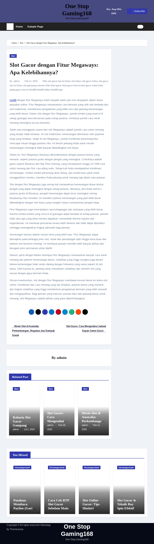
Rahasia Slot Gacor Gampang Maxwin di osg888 (22, 425)
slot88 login (57, 89)
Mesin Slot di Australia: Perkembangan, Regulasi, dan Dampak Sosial (93, 421)
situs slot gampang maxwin (31, 85)
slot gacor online (90, 85)
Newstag (45, 525)
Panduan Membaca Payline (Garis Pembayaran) (23, 506)
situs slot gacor (84, 81)
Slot (13, 56)
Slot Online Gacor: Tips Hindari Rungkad (91, 506)
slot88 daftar (44, 89)
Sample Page (35, 26)
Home (19, 26)
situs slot (70, 81)
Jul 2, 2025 (29, 429)
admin (17, 81)
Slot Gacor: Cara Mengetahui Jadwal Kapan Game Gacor (57, 421)
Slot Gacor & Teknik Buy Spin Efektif (126, 504)
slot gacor (57, 85)
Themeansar (16, 529)
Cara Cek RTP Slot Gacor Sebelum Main (58, 504)
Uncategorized (22, 467)
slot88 (33, 89)
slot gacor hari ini (71, 85)
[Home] (10, 26)
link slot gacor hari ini (54, 81)
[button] (146, 26)
